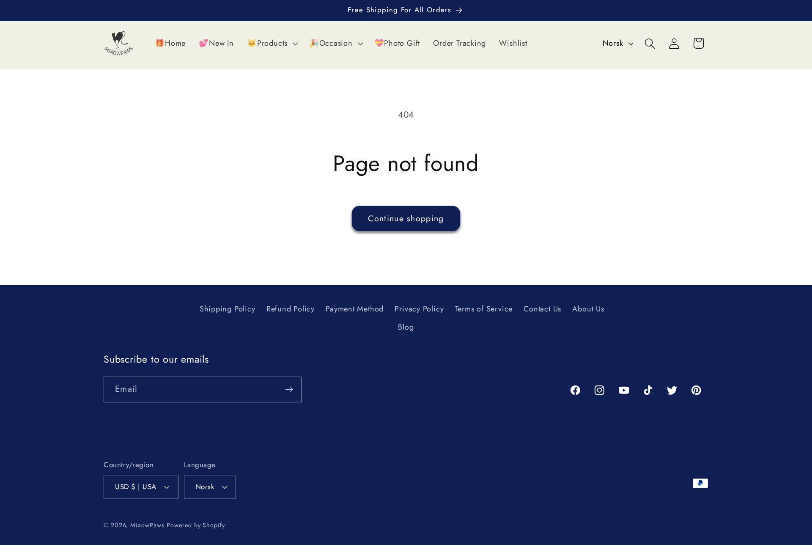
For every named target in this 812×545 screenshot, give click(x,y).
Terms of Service (484, 309)
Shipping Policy (227, 309)
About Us (588, 309)
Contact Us (542, 309)
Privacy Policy (419, 309)
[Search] (650, 43)
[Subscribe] (289, 389)
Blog (406, 327)
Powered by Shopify (196, 524)
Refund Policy (290, 309)
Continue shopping (406, 218)
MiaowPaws (147, 524)
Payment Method (355, 309)
